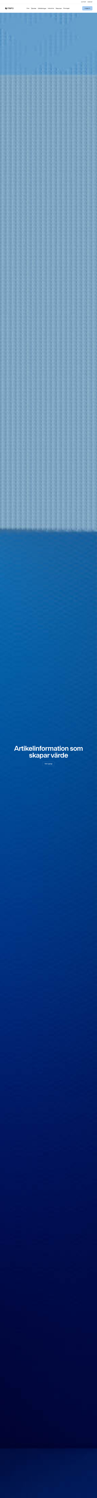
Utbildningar (42, 8)
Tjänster (33, 8)
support (83, 2)
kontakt (90, 2)
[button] (28, 8)
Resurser (59, 8)
